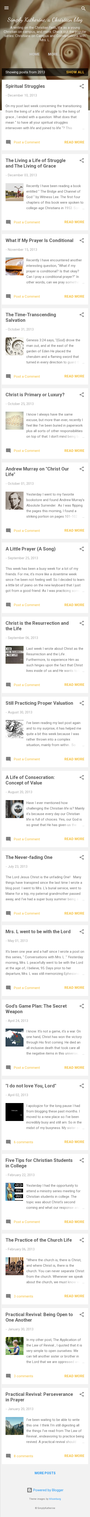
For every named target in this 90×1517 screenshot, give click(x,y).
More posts (45, 1473)
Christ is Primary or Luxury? (35, 394)
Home (35, 54)
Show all (75, 72)
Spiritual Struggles (25, 86)
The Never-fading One (29, 857)
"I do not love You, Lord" (31, 1086)
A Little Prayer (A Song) (31, 549)
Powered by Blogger (47, 1490)
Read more (74, 142)
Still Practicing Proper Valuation (39, 703)
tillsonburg (55, 1498)
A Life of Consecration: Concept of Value (30, 780)
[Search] (83, 9)
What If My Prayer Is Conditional (39, 240)
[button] (81, 87)
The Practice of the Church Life (39, 1240)
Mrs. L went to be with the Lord (38, 931)
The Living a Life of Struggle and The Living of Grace (36, 163)
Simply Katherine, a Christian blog (45, 19)
